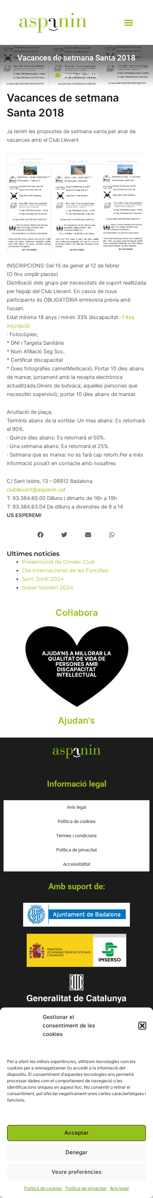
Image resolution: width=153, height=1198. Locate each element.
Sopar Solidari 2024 (47, 587)
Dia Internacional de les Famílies (65, 570)
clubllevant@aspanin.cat (36, 489)
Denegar (76, 1152)
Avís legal (119, 1188)
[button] (142, 1025)
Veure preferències (76, 1171)
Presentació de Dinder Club (58, 562)
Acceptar (76, 1132)
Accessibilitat (76, 864)
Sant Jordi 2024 (43, 579)
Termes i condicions (76, 835)
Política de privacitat (85, 1188)
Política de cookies (43, 1188)
